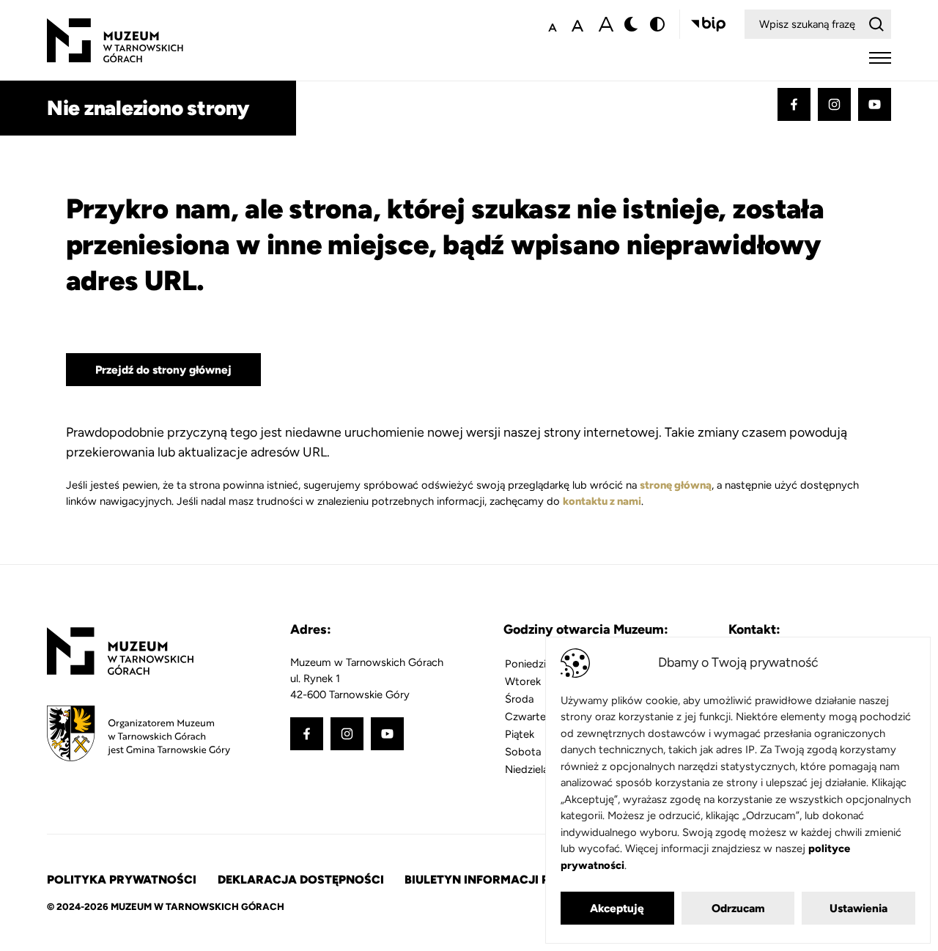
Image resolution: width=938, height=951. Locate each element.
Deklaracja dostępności (301, 880)
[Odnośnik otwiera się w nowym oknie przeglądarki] (708, 24)
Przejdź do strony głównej (163, 370)
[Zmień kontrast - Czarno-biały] (632, 24)
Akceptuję (617, 908)
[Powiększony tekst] (606, 24)
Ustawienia (858, 908)
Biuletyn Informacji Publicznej (509, 880)
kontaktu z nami (602, 501)
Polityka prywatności (121, 880)
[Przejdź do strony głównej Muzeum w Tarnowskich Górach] (115, 26)
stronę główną (676, 485)
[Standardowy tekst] (577, 24)
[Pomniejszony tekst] (553, 24)
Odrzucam (738, 908)
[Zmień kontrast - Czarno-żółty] (657, 24)
